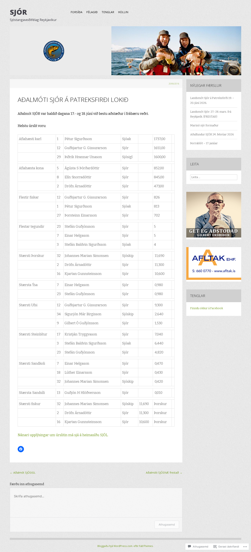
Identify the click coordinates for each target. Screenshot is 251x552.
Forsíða (76, 12)
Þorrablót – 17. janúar (204, 143)
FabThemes (146, 546)
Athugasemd (167, 524)
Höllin (123, 12)
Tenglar (108, 12)
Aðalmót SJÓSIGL (22, 472)
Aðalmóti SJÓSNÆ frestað (164, 472)
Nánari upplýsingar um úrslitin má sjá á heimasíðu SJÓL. (63, 435)
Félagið (92, 12)
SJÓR (18, 12)
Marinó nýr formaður (204, 125)
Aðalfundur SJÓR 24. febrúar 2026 (212, 134)
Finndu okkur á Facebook (206, 308)
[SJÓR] (125, 52)
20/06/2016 (174, 83)
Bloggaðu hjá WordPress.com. (115, 546)
